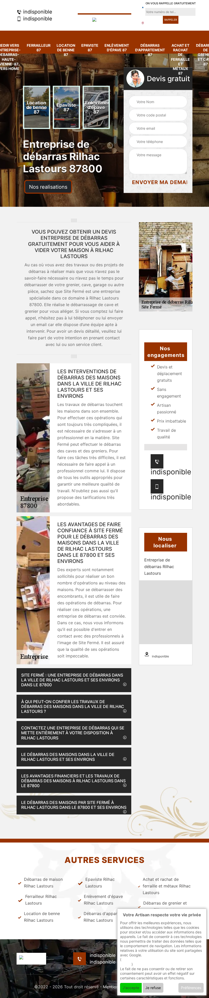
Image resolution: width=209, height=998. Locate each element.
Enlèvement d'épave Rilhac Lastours (103, 900)
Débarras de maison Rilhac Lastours (43, 882)
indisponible (37, 12)
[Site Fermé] (104, 20)
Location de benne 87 (66, 50)
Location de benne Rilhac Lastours (42, 917)
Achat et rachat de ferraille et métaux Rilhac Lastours (167, 886)
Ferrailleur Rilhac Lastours (41, 900)
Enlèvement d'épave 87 (116, 47)
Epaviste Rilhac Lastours (100, 882)
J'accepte (131, 987)
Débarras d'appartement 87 (150, 50)
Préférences (191, 987)
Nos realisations (48, 187)
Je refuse (153, 987)
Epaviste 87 (89, 47)
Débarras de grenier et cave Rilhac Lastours (165, 906)
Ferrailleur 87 (38, 47)
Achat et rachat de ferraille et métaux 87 (180, 59)
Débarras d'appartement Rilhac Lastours (107, 917)
